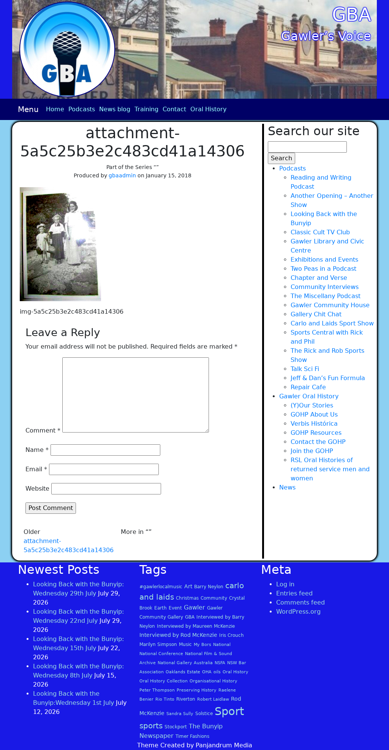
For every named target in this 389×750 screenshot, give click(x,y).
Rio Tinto (164, 699)
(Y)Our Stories (312, 405)
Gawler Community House (330, 305)
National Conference (161, 653)
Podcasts (81, 109)
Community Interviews (325, 287)
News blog (114, 109)
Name (37, 449)
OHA (207, 671)
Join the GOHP (312, 451)
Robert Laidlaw (213, 699)
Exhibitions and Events (324, 259)
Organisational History (213, 681)
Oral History (208, 109)
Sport (229, 711)
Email (36, 469)
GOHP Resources (316, 432)
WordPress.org (298, 611)
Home (55, 109)
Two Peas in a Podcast (323, 268)
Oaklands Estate (183, 671)
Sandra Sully (179, 713)
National (222, 644)
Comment (42, 430)
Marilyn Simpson (158, 644)
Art (188, 586)
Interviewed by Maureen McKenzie (196, 626)
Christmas (187, 598)
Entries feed (294, 593)
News (287, 487)
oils (217, 671)
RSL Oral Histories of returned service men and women (330, 469)
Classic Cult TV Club (320, 232)
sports (151, 725)
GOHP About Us (314, 414)
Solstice (204, 713)
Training (146, 109)
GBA (351, 14)
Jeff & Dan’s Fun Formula (328, 378)
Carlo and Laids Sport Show (332, 323)
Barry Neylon (208, 586)
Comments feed (300, 602)
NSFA (220, 662)
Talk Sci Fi (305, 369)
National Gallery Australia (185, 662)
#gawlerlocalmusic (160, 586)
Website (37, 488)
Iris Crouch (231, 635)
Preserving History (197, 690)
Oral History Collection (163, 681)
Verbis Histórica (314, 423)
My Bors (202, 644)
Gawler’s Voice (326, 36)
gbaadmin (122, 175)
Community (214, 598)
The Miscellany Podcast (326, 296)
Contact (174, 109)
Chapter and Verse (319, 277)
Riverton (185, 699)
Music (185, 644)
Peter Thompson (157, 690)
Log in (285, 584)
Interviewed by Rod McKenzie (178, 635)
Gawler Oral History (308, 396)
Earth (160, 608)
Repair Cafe (308, 387)
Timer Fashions (192, 736)
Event (175, 608)
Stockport (175, 726)
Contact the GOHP (318, 441)
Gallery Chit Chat (316, 314)
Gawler (194, 607)
